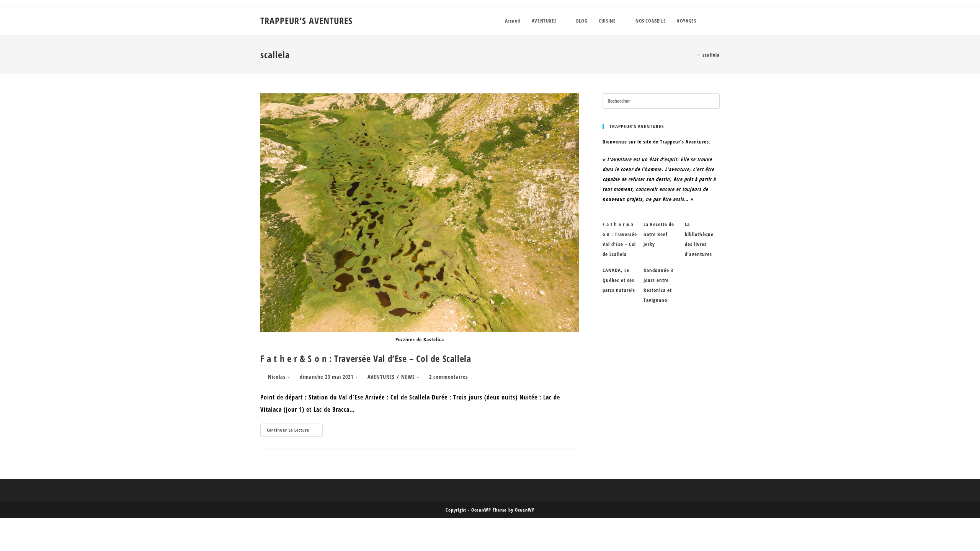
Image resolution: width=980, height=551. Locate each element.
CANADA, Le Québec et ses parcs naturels (619, 280)
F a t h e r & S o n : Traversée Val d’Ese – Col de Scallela (365, 358)
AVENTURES (381, 376)
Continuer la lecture (295, 431)
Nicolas (277, 376)
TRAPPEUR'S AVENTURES (306, 20)
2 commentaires (448, 376)
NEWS (408, 376)
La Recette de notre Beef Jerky (659, 234)
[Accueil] (693, 54)
